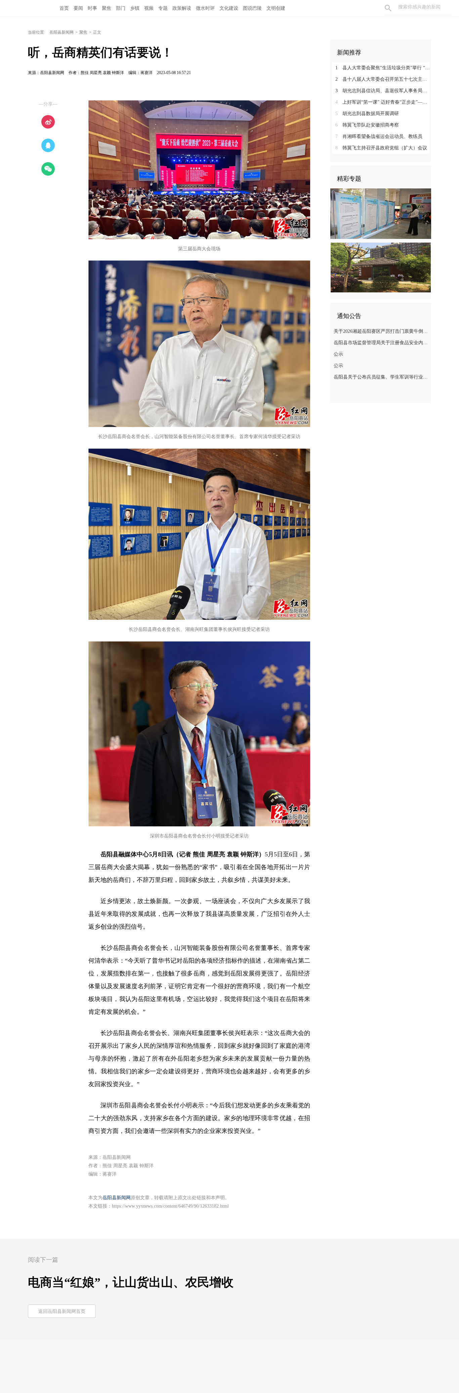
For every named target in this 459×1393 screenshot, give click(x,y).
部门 (120, 8)
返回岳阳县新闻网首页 (61, 1311)
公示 (338, 354)
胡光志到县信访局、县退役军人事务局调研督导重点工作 (383, 90)
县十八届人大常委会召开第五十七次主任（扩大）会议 (383, 79)
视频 (149, 8)
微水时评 (205, 8)
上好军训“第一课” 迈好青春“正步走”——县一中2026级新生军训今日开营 (383, 102)
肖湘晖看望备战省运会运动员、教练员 (378, 136)
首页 (64, 8)
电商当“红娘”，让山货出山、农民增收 (131, 1282)
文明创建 (275, 8)
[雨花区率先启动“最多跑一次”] (380, 213)
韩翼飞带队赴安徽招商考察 (367, 125)
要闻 (78, 8)
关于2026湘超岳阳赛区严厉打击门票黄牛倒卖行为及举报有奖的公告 (381, 331)
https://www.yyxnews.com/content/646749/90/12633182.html (170, 1206)
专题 (163, 8)
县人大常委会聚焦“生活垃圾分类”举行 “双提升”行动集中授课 (383, 67)
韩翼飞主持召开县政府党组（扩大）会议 (381, 147)
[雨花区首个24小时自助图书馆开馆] (380, 267)
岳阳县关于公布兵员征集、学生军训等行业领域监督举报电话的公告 (381, 377)
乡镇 (134, 8)
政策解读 (181, 8)
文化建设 (228, 8)
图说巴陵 (252, 8)
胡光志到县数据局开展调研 (367, 113)
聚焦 (106, 8)
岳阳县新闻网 (61, 32)
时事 (92, 8)
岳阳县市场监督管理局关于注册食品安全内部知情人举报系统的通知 (381, 342)
